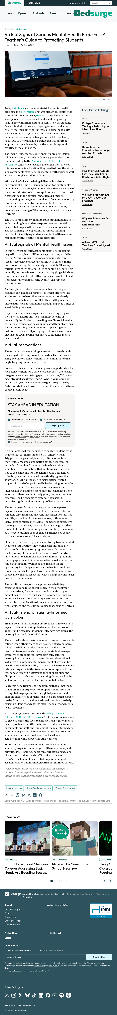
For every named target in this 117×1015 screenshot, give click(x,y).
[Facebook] (40, 795)
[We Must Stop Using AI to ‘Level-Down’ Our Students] (96, 198)
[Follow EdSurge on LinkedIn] (41, 995)
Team (7, 913)
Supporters (10, 917)
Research (55, 13)
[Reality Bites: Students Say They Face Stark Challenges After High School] (96, 174)
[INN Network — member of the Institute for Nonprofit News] (101, 910)
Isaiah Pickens (12, 45)
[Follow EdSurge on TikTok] (34, 995)
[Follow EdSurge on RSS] (7, 995)
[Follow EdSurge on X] (20, 995)
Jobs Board (54, 933)
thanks (40, 115)
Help (35, 1006)
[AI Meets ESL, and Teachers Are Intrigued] (96, 242)
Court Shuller (87, 205)
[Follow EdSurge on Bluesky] (27, 995)
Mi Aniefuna (87, 228)
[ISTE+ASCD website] (34, 3)
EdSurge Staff (87, 157)
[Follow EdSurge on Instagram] (13, 995)
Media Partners (12, 924)
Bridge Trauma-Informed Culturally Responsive (35, 715)
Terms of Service (24, 1006)
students (19, 108)
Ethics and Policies (14, 920)
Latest (8, 937)
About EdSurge (12, 909)
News (9, 13)
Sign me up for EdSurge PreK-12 (24, 419)
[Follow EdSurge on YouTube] (55, 995)
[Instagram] (17, 795)
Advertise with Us (57, 905)
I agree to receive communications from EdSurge (31, 442)
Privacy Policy (35, 436)
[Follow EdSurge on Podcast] (68, 995)
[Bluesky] (23, 795)
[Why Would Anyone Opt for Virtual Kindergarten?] (96, 222)
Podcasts (38, 13)
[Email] (12, 795)
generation (27, 111)
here (64, 800)
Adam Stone (87, 249)
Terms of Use (20, 436)
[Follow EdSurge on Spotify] (61, 995)
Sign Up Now (58, 425)
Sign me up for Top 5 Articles (55, 419)
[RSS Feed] (6, 795)
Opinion (22, 13)
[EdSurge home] (14, 3)
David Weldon (87, 133)
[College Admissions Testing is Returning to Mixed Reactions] (96, 127)
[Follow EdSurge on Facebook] (48, 995)
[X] (29, 795)
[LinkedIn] (35, 795)
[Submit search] (109, 3)
